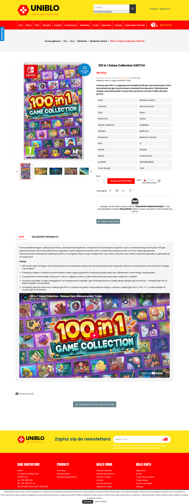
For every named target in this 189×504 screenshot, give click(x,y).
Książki (57, 25)
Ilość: (139, 180)
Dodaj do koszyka (121, 181)
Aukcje (118, 25)
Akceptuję (88, 502)
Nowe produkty (63, 473)
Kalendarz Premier (135, 25)
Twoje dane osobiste (145, 477)
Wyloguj (139, 486)
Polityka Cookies (103, 477)
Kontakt (99, 480)
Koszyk (139, 473)
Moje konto (141, 470)
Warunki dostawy (104, 470)
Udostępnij (110, 190)
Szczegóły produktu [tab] (45, 236)
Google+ (123, 190)
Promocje (61, 470)
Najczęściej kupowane (67, 477)
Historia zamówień (144, 483)
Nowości (106, 25)
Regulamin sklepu (104, 486)
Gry (21, 25)
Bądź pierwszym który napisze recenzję (96, 404)
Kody (95, 25)
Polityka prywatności (105, 473)
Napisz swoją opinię (110, 221)
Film (37, 25)
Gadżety (84, 25)
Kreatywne (71, 25)
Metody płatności (104, 483)
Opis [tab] (21, 236)
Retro (29, 25)
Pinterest (130, 190)
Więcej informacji (101, 501)
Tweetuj (116, 190)
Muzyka (47, 25)
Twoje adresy (142, 480)
